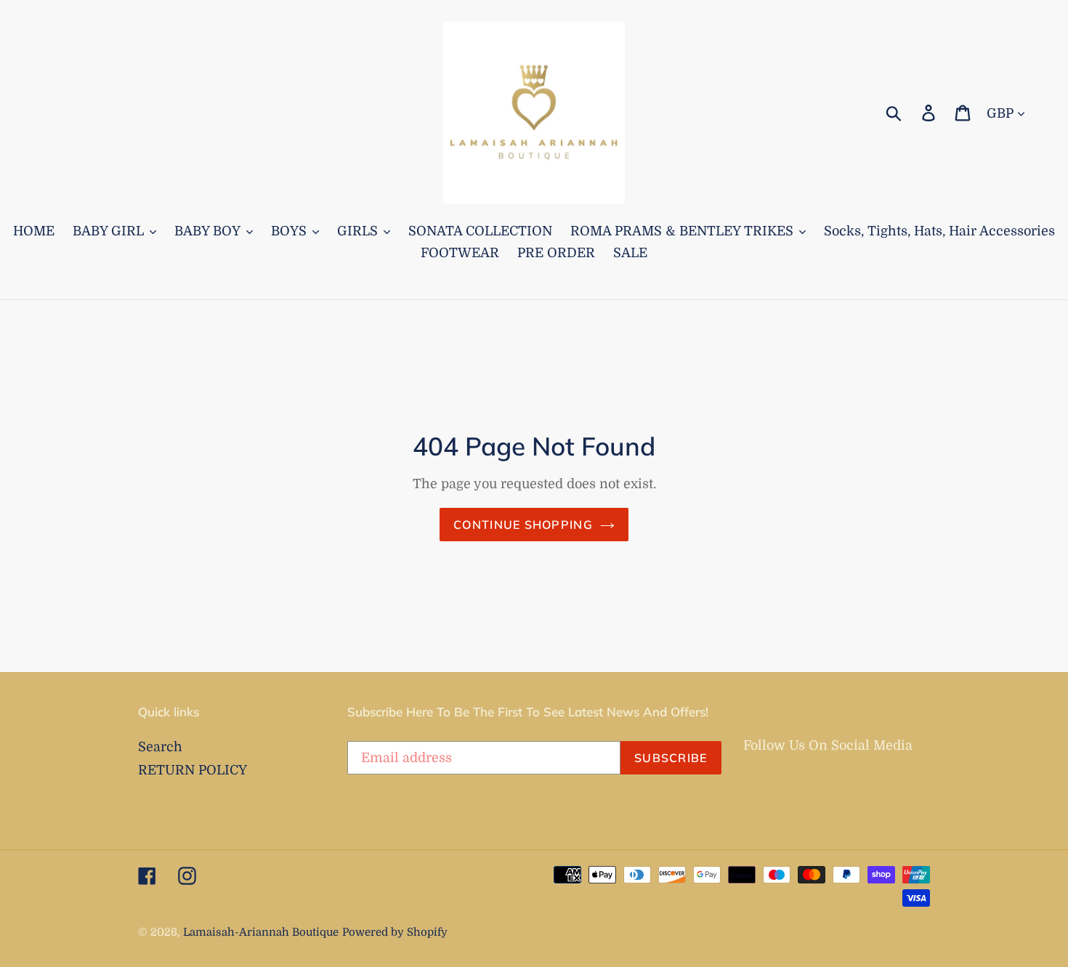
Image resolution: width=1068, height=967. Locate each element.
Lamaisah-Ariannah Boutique (261, 932)
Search (160, 747)
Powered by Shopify (395, 932)
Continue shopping (523, 524)
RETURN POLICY (192, 770)
